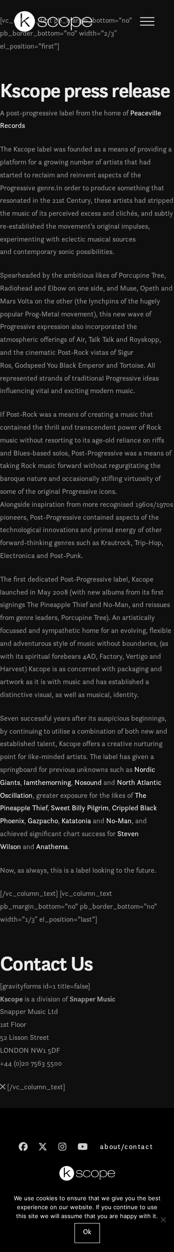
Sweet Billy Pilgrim (79, 808)
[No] (162, 1219)
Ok (87, 1231)
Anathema (52, 846)
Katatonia (76, 820)
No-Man (119, 820)
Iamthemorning (47, 782)
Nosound (88, 782)
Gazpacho (43, 820)
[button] (147, 21)
